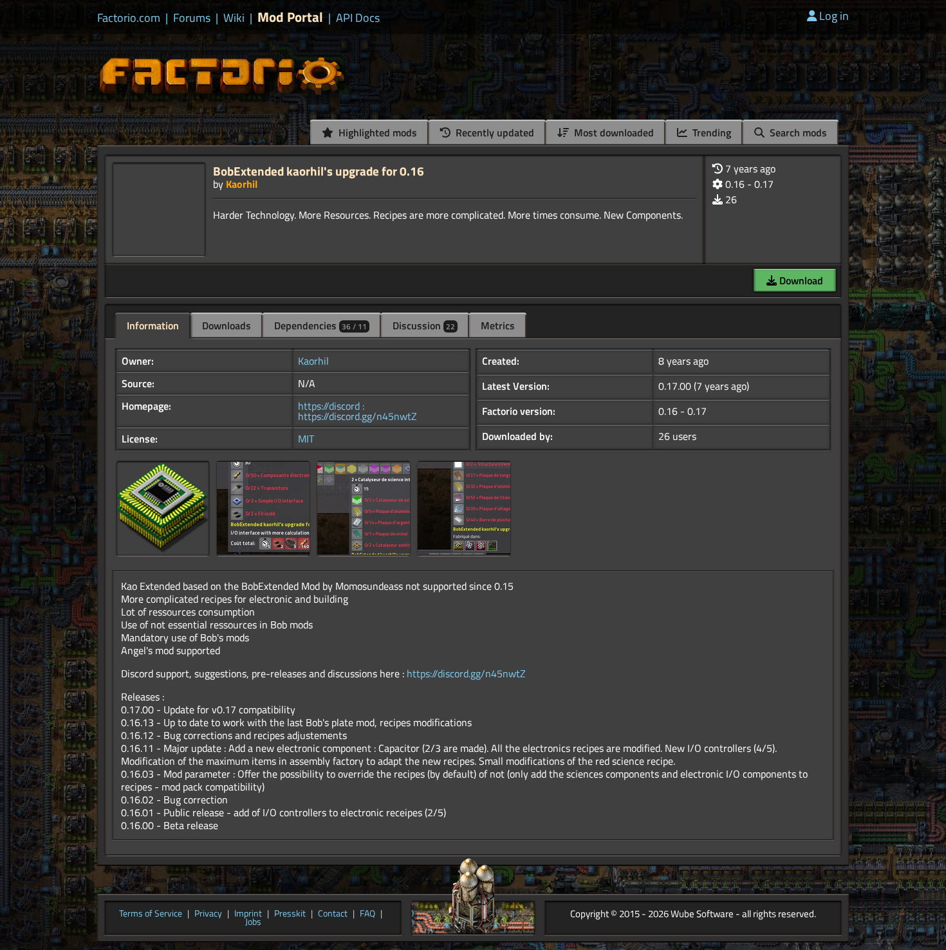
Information (153, 325)
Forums (191, 18)
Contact (333, 913)
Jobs (253, 922)
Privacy (208, 913)
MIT (306, 438)
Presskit (290, 913)
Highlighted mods (376, 132)
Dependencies (320, 325)
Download (800, 280)
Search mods (797, 132)
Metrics (498, 325)
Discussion (424, 325)
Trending (710, 132)
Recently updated (493, 132)
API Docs (358, 18)
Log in (834, 15)
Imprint (248, 913)
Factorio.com (128, 18)
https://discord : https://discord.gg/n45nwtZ (357, 411)
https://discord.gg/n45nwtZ (466, 673)
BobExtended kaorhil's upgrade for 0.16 (318, 170)
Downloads (226, 325)
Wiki (234, 18)
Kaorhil (241, 184)
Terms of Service (150, 913)
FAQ (367, 913)
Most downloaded (612, 132)
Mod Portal (290, 17)
